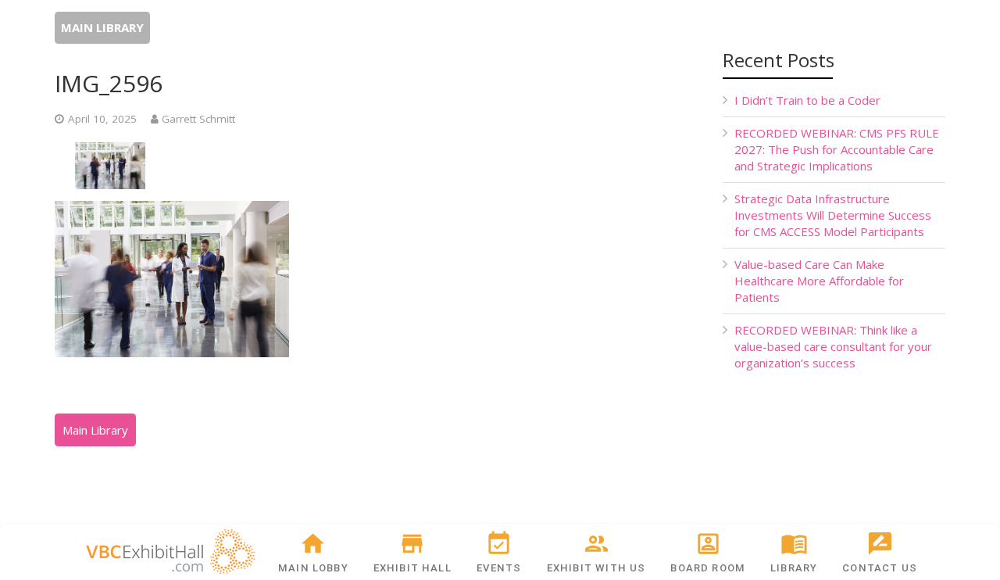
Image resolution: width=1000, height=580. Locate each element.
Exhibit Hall (412, 568)
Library (793, 568)
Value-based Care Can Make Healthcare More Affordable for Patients (819, 280)
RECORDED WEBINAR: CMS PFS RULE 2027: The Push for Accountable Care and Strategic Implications (836, 149)
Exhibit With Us (596, 568)
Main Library (102, 27)
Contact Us (879, 568)
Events (499, 568)
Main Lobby (313, 568)
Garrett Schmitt (198, 119)
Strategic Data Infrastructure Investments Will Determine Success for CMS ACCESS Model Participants (832, 215)
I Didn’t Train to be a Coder (807, 100)
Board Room (707, 568)
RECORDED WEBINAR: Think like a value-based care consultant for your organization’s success (833, 346)
